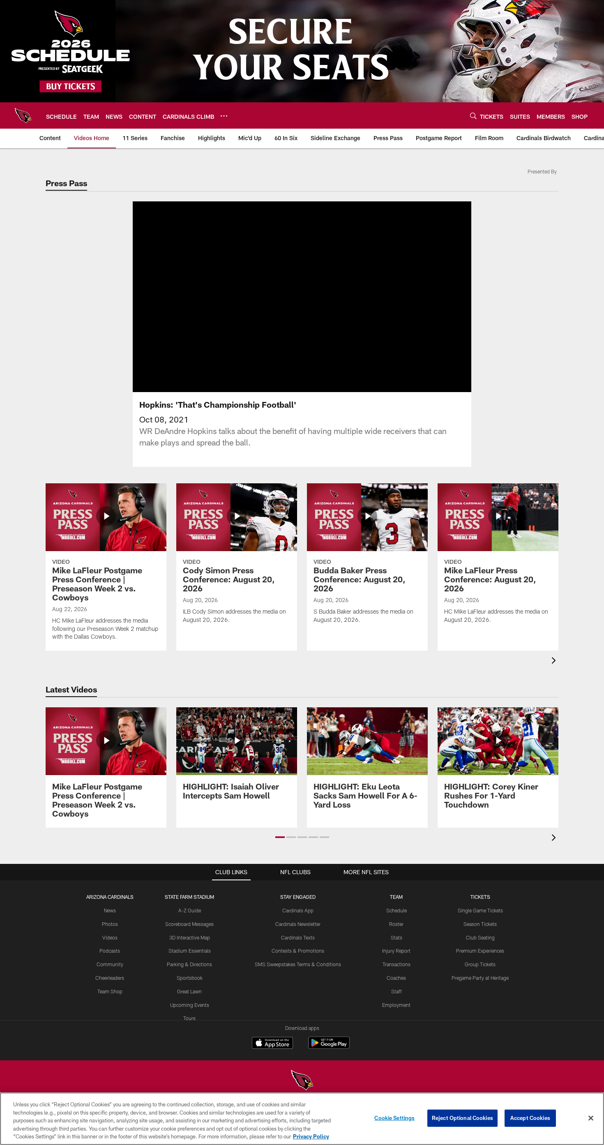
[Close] (591, 1118)
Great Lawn (189, 991)
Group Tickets (480, 964)
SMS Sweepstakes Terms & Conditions (298, 964)
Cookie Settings (394, 1118)
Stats (396, 937)
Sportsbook (190, 978)
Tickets (480, 897)
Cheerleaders (109, 978)
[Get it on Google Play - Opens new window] (329, 1047)
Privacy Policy (311, 1136)
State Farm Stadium (189, 897)
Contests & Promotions (298, 950)
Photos (110, 924)
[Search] (473, 115)
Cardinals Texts (298, 937)
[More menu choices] (224, 116)
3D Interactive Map (189, 937)
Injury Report (396, 950)
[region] (302, 1118)
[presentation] (555, 661)
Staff (396, 991)
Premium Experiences (480, 950)
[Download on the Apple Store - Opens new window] (272, 1044)
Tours (189, 1018)
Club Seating (480, 937)
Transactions (396, 964)
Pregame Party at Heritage (480, 978)
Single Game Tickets (480, 910)
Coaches (396, 978)
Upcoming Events (189, 1005)
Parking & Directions (189, 964)
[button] (276, 297)
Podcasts (109, 950)
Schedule (396, 910)
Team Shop (109, 991)
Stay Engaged (298, 897)
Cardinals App (298, 910)
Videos (110, 937)
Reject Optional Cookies (462, 1118)
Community (110, 964)
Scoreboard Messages (189, 924)
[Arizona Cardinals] (302, 1081)
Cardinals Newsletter (297, 924)
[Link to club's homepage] (23, 115)
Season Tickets (480, 924)
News (110, 910)
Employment (396, 1005)
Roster (396, 924)
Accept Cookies (530, 1118)
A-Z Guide (189, 910)
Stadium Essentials (189, 950)
